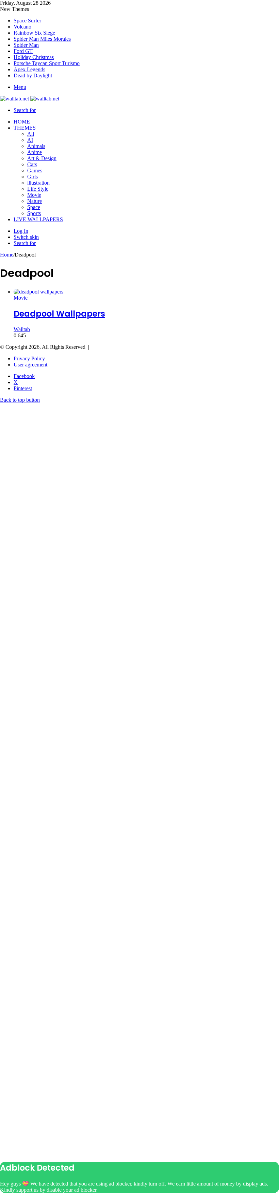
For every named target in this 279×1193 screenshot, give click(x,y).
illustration (38, 183)
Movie (34, 195)
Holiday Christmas (34, 57)
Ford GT (23, 51)
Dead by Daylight (33, 75)
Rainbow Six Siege (34, 33)
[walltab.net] (29, 98)
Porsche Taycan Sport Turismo (47, 63)
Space (33, 207)
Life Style (37, 189)
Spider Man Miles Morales (42, 39)
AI (30, 140)
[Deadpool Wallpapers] (38, 292)
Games (34, 170)
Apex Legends (29, 69)
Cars (32, 164)
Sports (34, 213)
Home (22, 122)
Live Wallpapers (38, 219)
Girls (32, 176)
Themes (25, 128)
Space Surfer (27, 20)
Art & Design (41, 158)
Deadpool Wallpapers (59, 313)
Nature (34, 201)
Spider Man (26, 45)
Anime (34, 152)
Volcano (22, 27)
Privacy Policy (29, 358)
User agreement (30, 364)
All (30, 134)
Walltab (22, 329)
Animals (36, 146)
